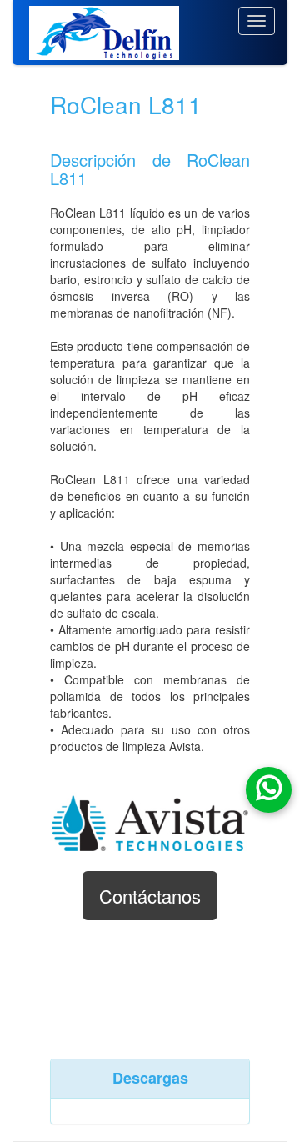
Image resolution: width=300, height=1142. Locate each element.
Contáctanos (150, 896)
